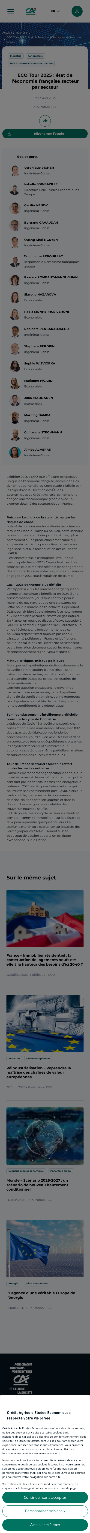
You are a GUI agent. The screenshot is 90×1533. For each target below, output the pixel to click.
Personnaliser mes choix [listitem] (45, 1511)
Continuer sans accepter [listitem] (45, 1497)
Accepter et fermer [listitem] (45, 1525)
